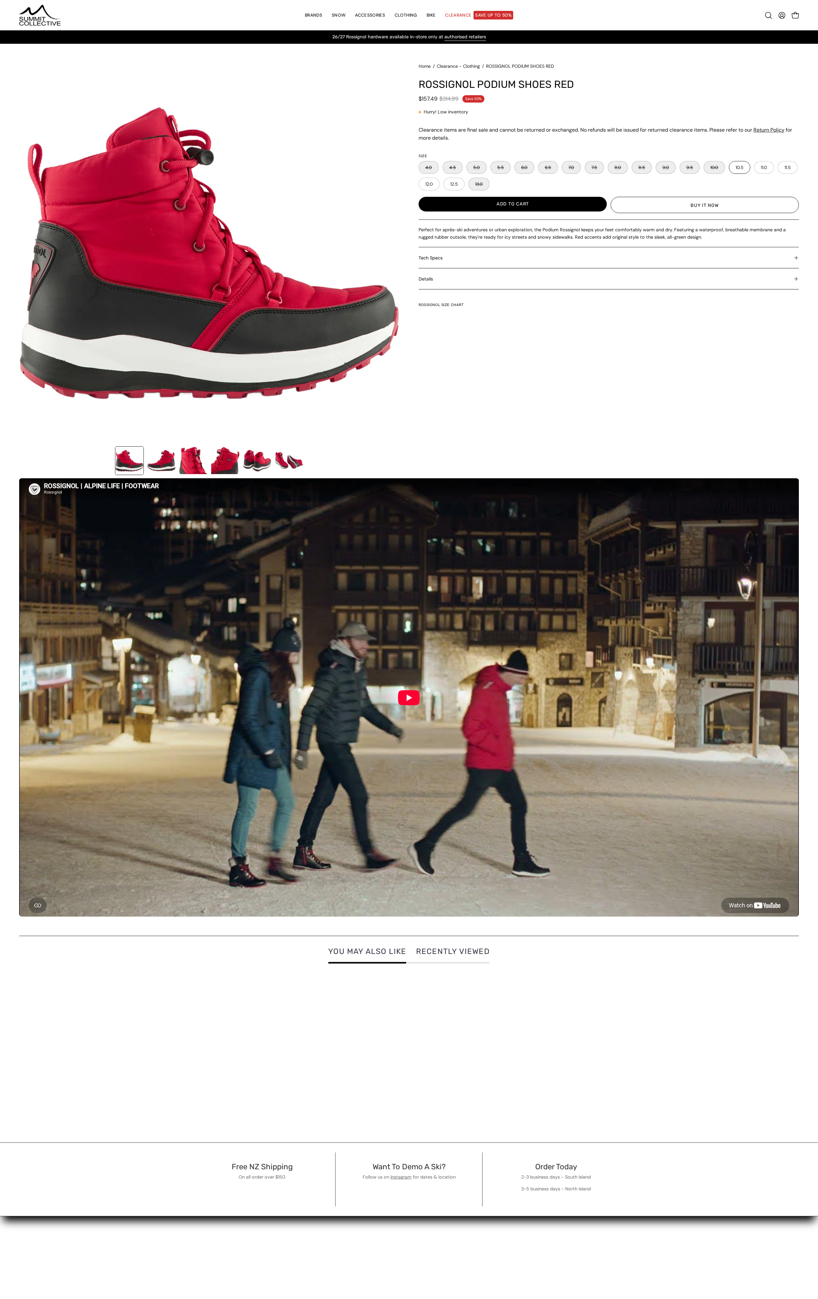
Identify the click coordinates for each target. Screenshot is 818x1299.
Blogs (342, 1242)
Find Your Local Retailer (244, 1231)
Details (426, 279)
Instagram (401, 1177)
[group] (409, 37)
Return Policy (768, 130)
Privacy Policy (352, 1231)
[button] (338, 15)
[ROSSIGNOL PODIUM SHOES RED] (129, 460)
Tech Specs (431, 258)
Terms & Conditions (359, 1221)
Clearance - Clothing (458, 66)
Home (425, 66)
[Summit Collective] (40, 15)
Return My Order (236, 1221)
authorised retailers (465, 37)
